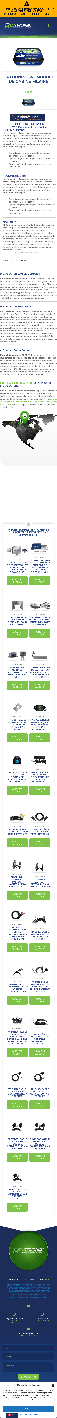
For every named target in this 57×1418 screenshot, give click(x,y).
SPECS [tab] (23, 260)
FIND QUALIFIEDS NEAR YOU (16, 382)
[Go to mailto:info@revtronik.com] (28, 1332)
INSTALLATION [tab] (10, 260)
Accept (28, 1408)
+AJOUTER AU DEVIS (17, 581)
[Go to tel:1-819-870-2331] (42, 1317)
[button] (53, 1385)
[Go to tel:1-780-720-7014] (14, 1318)
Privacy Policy (33, 1414)
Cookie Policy (22, 1414)
